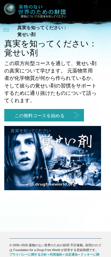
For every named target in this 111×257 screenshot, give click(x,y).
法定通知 (71, 254)
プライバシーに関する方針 (28, 254)
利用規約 (56, 254)
